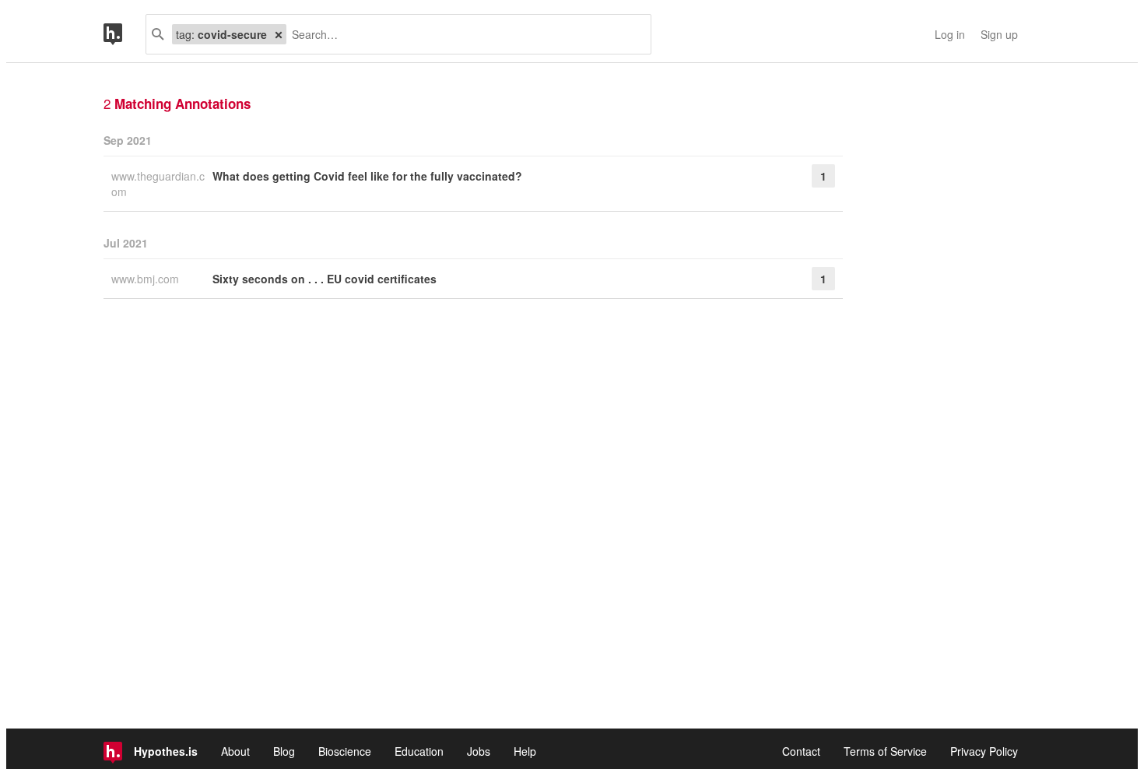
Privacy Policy (984, 751)
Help (525, 751)
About (235, 751)
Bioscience (344, 751)
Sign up (999, 34)
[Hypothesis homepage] (125, 34)
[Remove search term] (278, 34)
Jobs (478, 751)
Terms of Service (885, 751)
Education (419, 751)
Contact (801, 751)
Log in (950, 34)
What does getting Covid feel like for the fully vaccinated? (367, 176)
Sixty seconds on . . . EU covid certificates (324, 278)
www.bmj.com (146, 278)
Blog (284, 751)
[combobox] (462, 34)
